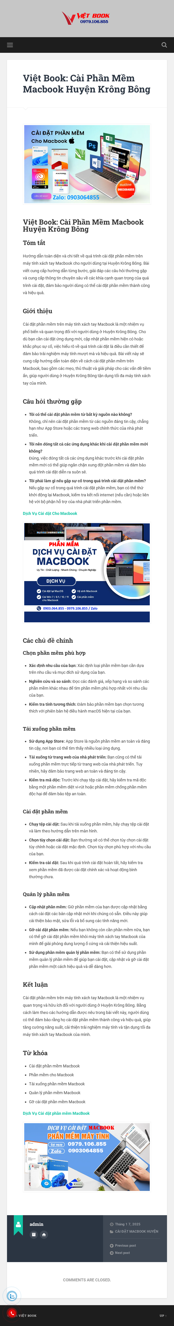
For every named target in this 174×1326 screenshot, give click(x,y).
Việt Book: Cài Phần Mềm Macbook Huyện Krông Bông (86, 83)
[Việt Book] (87, 18)
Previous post (125, 1246)
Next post (122, 1253)
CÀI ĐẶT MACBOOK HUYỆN (136, 1231)
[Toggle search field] (164, 45)
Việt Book (28, 1315)
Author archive (34, 1235)
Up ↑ (163, 1315)
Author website (44, 1235)
